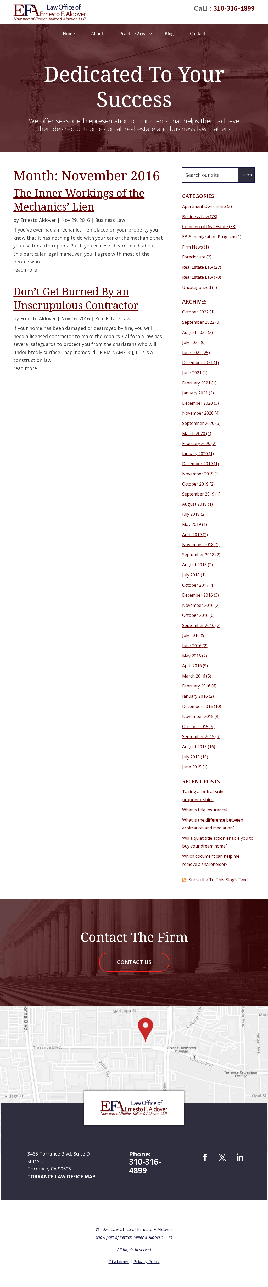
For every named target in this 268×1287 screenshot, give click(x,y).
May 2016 (191, 656)
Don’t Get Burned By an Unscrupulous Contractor (75, 298)
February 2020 (196, 443)
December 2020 (197, 403)
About (97, 33)
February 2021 (196, 383)
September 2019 (198, 494)
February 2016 (196, 686)
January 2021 (195, 393)
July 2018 (191, 575)
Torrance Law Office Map (61, 1176)
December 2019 (197, 463)
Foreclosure (193, 257)
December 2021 (197, 362)
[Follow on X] (222, 1157)
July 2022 (191, 342)
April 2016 (192, 666)
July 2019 (191, 514)
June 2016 (192, 645)
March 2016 (193, 676)
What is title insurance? (205, 810)
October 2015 (195, 726)
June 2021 (192, 373)
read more (25, 270)
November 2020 (198, 413)
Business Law (110, 220)
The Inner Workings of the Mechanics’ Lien (78, 200)
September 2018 (198, 555)
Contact (197, 33)
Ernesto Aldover (38, 220)
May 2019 (191, 524)
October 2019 (195, 484)
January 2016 (195, 696)
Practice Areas (133, 33)
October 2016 (195, 615)
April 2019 (192, 534)
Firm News (192, 247)
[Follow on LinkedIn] (239, 1157)
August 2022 (194, 332)
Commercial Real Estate (205, 226)
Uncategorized (196, 287)
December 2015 (197, 706)
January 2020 (195, 453)
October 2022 (195, 312)
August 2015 (194, 747)
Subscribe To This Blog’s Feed (218, 880)
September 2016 (198, 625)
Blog (169, 33)
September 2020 (198, 423)
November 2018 (198, 544)
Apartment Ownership (204, 206)
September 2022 (198, 322)
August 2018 (194, 565)
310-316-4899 (234, 8)
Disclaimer (119, 1261)
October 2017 (195, 585)
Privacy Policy (146, 1261)
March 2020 (193, 433)
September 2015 (198, 736)
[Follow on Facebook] (205, 1157)
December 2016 (197, 595)
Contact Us (134, 962)
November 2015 (198, 716)
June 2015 (192, 767)
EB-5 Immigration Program (208, 237)
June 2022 (192, 352)
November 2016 (198, 605)
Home (69, 33)
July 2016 (191, 635)
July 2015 (191, 757)
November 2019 (198, 474)
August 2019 (194, 504)
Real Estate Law (112, 318)
